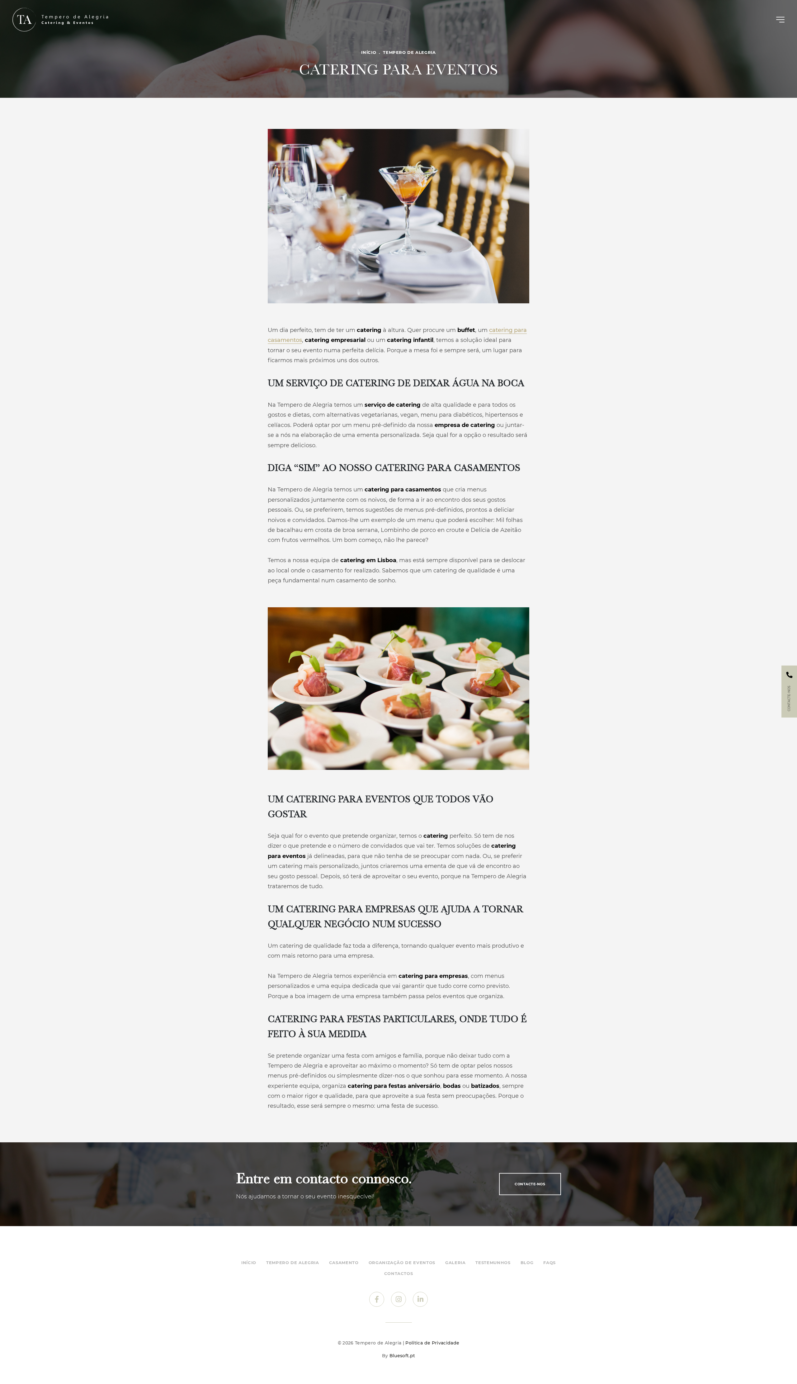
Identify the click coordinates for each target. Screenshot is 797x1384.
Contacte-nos (530, 1184)
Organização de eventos (402, 1262)
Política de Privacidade (432, 1343)
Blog (527, 1262)
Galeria (455, 1262)
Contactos (398, 1273)
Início (368, 52)
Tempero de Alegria (409, 52)
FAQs (549, 1262)
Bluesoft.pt (402, 1355)
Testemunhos (492, 1262)
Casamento (344, 1262)
